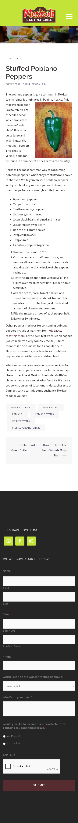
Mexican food (50, 407)
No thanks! (13, 743)
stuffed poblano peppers (26, 427)
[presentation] (31, 766)
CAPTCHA (9, 755)
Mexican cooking (20, 407)
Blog (14, 58)
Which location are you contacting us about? (34, 677)
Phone (8, 656)
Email (8, 614)
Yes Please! (13, 736)
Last (5, 603)
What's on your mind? (17, 697)
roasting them (15, 336)
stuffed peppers (21, 421)
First (6, 588)
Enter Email (10, 630)
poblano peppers (44, 414)
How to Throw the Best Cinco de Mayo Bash (54, 450)
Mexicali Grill (40, 84)
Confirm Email (12, 646)
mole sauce (54, 330)
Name (8, 571)
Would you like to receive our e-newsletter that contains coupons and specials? (34, 726)
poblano (17, 414)
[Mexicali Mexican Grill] (39, 13)
